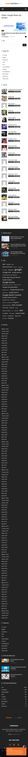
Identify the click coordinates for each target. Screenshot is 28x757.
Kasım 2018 (4, 547)
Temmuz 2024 (5, 387)
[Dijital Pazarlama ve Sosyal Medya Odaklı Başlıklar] (5, 239)
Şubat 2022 (4, 455)
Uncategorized (6, 71)
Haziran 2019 (5, 531)
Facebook (10, 270)
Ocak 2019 (4, 542)
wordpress (10, 316)
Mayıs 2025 (4, 364)
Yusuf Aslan (11, 181)
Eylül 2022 (4, 439)
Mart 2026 (4, 340)
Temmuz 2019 (5, 528)
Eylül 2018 (4, 552)
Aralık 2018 (4, 545)
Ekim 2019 (4, 521)
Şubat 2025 (4, 371)
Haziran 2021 (5, 474)
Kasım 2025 (4, 350)
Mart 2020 (4, 509)
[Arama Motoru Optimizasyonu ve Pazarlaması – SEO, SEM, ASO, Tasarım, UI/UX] (14, 3)
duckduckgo (20, 267)
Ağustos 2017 (5, 582)
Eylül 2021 (4, 467)
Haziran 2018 (5, 559)
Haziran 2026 (5, 333)
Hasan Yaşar (11, 153)
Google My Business (17, 289)
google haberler (5, 289)
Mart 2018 (4, 566)
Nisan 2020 (4, 507)
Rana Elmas (11, 103)
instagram (15, 302)
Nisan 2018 (4, 564)
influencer (12, 300)
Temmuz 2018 (5, 556)
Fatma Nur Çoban (13, 167)
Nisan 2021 (4, 479)
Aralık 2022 (4, 432)
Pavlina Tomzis (12, 139)
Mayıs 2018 (4, 561)
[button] (2, 9)
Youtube (11, 318)
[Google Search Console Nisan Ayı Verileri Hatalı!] (14, 26)
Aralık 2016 (4, 601)
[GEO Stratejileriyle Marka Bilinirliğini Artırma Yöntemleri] (5, 254)
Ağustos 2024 (5, 385)
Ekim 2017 (4, 578)
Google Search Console (11, 295)
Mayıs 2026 (4, 336)
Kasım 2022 (4, 434)
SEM (3, 62)
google (18, 269)
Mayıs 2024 (4, 392)
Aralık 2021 (4, 460)
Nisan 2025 (4, 366)
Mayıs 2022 (4, 448)
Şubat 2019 (4, 540)
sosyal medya (20, 313)
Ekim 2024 (4, 380)
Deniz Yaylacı (12, 118)
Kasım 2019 (4, 519)
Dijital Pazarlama (7, 267)
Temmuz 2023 (5, 416)
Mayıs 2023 (4, 420)
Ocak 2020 (4, 514)
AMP (3, 264)
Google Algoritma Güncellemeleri (9, 275)
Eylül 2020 (4, 495)
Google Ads (6, 272)
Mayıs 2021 (4, 477)
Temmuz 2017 (5, 585)
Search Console (6, 310)
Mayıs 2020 (4, 505)
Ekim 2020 (4, 493)
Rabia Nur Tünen (13, 174)
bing (13, 264)
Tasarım (4, 69)
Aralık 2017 (4, 573)
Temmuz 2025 (5, 359)
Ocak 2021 (4, 486)
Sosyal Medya (5, 67)
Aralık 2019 (4, 517)
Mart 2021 (4, 481)
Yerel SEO (4, 318)
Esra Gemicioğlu (12, 160)
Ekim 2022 (4, 437)
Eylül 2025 (4, 354)
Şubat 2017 (4, 596)
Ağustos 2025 (5, 357)
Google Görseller (17, 284)
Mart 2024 (4, 397)
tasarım (4, 316)
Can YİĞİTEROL (12, 132)
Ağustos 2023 (5, 413)
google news (5, 292)
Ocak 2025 (4, 373)
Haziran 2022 (5, 446)
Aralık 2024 (4, 376)
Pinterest (11, 307)
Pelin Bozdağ (11, 188)
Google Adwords (17, 272)
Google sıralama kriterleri (9, 297)
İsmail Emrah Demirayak (15, 89)
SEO (3, 30)
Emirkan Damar (12, 125)
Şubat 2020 (4, 512)
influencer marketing (6, 302)
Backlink (8, 264)
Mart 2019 (4, 538)
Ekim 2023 (4, 409)
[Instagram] (14, 744)
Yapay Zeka (5, 78)
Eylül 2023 (4, 411)
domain (15, 267)
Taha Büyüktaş (5, 36)
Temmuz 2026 (5, 331)
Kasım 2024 (4, 378)
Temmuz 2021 (5, 472)
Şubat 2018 (4, 568)
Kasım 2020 (4, 491)
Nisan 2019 (4, 535)
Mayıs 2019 (4, 533)
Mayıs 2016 (4, 618)
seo (21, 310)
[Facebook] (9, 745)
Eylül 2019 (4, 524)
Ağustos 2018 (5, 554)
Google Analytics (7, 280)
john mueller (17, 305)
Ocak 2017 (4, 599)
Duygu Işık (11, 96)
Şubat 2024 (4, 399)
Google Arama (8, 282)
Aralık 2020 (4, 488)
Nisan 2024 (4, 394)
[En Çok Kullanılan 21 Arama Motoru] (5, 660)
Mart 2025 (4, 369)
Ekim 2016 (4, 606)
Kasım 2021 (4, 463)
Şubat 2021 (4, 484)
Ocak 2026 (4, 345)
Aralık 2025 (4, 347)
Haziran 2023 (5, 418)
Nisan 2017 (4, 592)
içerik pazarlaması (6, 305)
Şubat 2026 (4, 343)
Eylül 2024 (4, 383)
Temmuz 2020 (5, 500)
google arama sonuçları (7, 284)
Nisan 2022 (4, 451)
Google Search (14, 292)
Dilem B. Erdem (12, 209)
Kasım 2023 (4, 406)
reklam (16, 307)
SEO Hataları (11, 313)
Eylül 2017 (4, 580)
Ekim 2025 (4, 352)
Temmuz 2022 (5, 444)
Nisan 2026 (4, 338)
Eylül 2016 (4, 608)
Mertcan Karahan (13, 216)
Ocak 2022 (4, 458)
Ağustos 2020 (5, 498)
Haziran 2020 (5, 502)
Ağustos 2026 (5, 329)
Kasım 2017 (4, 575)
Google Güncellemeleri (10, 287)
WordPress (5, 76)
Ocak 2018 (4, 571)
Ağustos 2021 (5, 470)
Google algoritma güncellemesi (11, 277)
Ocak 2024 (4, 401)
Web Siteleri (5, 74)
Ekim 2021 (4, 465)
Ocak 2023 (4, 430)
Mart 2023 (4, 425)
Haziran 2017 (5, 587)
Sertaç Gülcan (12, 195)
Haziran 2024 (5, 390)
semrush (16, 310)
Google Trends (5, 300)
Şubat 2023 (4, 427)
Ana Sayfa (4, 13)
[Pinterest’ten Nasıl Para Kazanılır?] (5, 676)
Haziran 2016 (5, 615)
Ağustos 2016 (5, 610)
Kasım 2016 (4, 603)
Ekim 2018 (4, 549)
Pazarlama (5, 60)
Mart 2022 (4, 453)
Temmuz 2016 (5, 613)
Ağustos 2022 (5, 441)
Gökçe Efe (11, 202)
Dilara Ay (10, 110)
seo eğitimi (5, 313)
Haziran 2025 (5, 362)
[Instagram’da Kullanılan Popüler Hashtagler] (5, 669)
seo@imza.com (16, 734)
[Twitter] (18, 745)
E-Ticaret (4, 55)
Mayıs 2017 (4, 589)
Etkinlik (4, 57)
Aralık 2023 (4, 404)
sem (12, 310)
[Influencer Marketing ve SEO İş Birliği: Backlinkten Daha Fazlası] (5, 246)
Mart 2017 (4, 594)
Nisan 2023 (4, 423)
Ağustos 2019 (5, 526)
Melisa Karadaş (12, 146)
